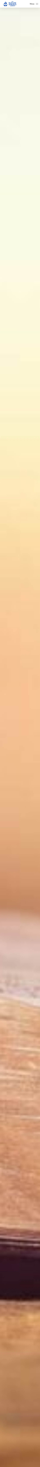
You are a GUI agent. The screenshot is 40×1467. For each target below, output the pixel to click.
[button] (34, 3)
